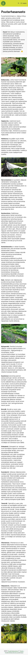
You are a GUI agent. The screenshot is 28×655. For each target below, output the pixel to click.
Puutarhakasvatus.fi (13, 651)
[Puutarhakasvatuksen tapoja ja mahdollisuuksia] (3, 3)
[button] (18, 3)
